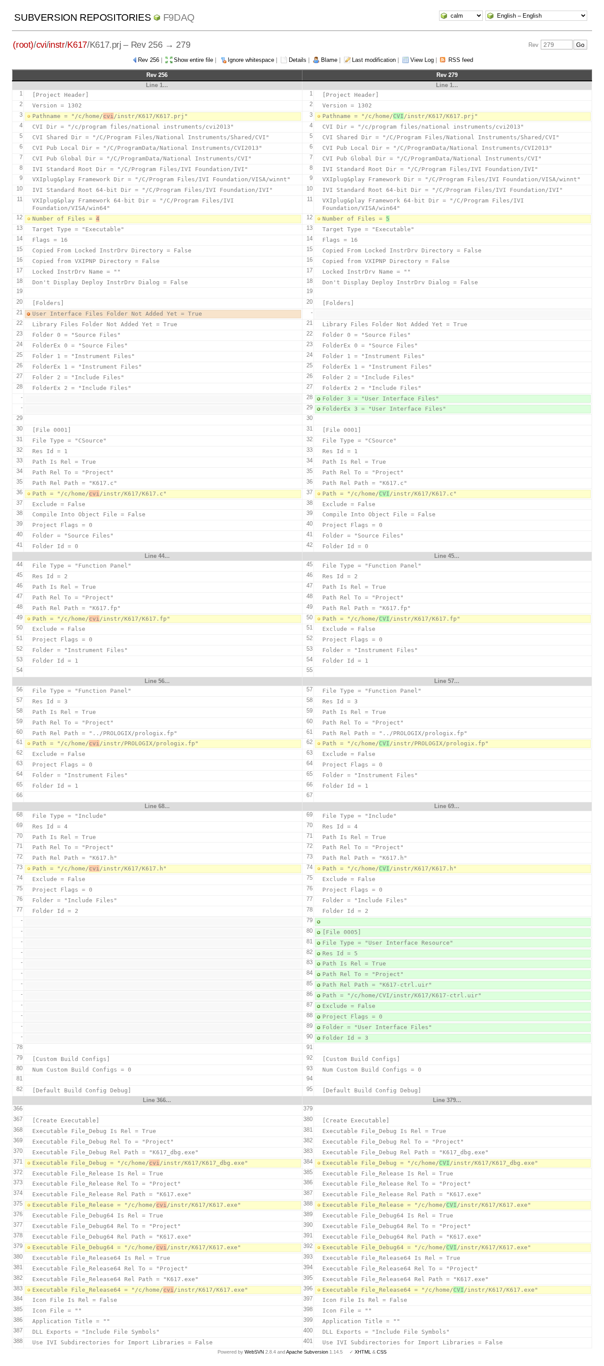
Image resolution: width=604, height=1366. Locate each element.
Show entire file (193, 60)
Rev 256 (148, 60)
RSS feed (460, 60)
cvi (41, 45)
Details (297, 60)
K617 (77, 45)
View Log (422, 60)
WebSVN (254, 1352)
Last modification (374, 60)
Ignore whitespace (251, 60)
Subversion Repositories (82, 17)
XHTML (363, 1352)
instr (57, 45)
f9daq (179, 17)
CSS (381, 1352)
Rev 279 (447, 75)
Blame (329, 60)
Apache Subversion (307, 1352)
